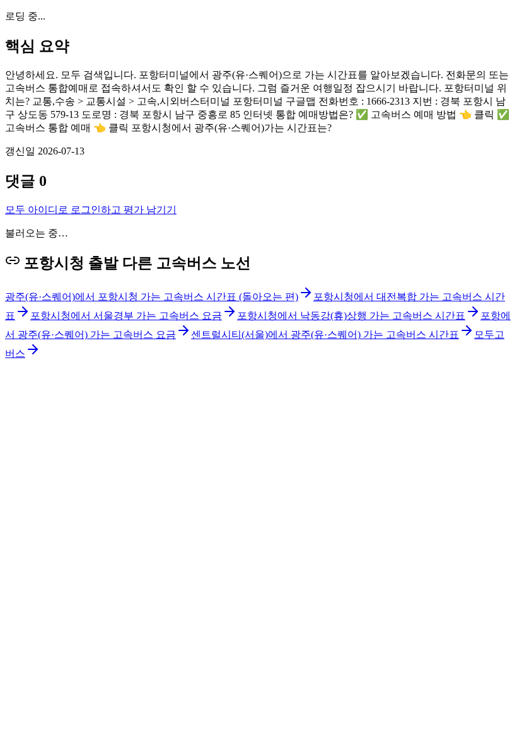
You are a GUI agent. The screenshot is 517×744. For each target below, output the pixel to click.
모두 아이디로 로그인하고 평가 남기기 (91, 209)
